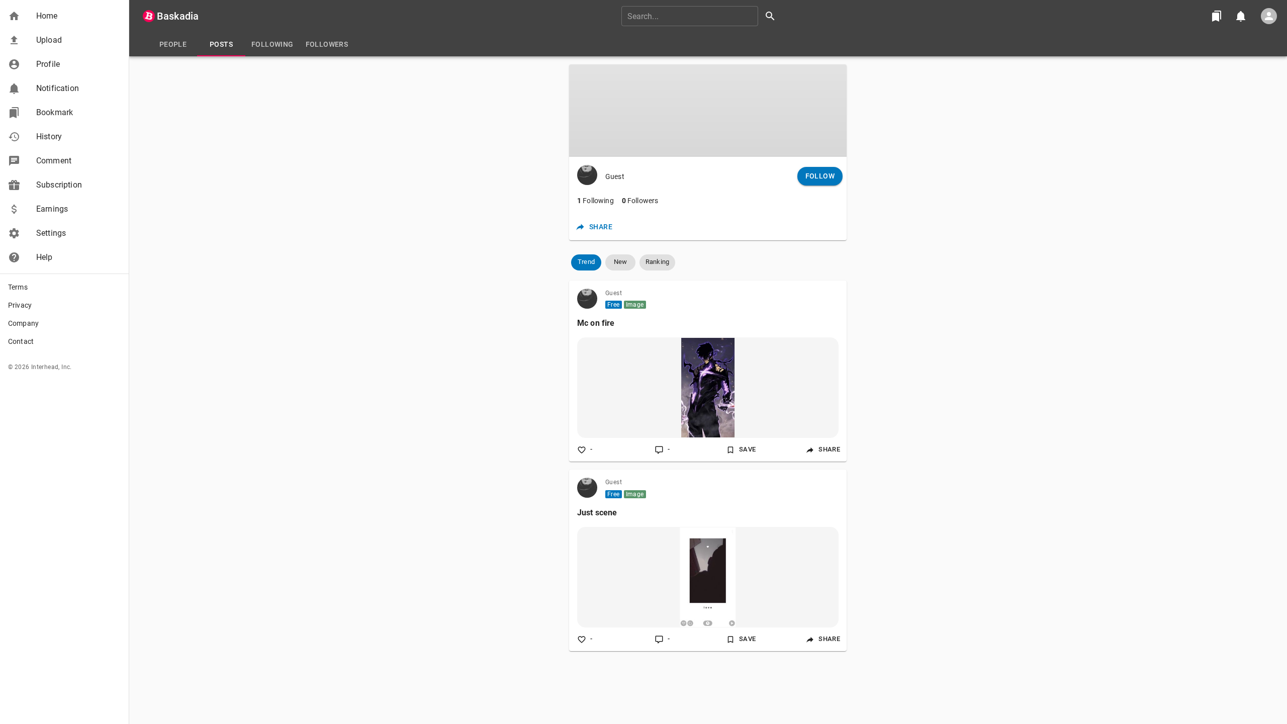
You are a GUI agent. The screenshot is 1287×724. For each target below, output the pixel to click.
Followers (640, 201)
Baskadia (178, 16)
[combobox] (701, 16)
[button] (64, 16)
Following (595, 201)
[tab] (173, 44)
